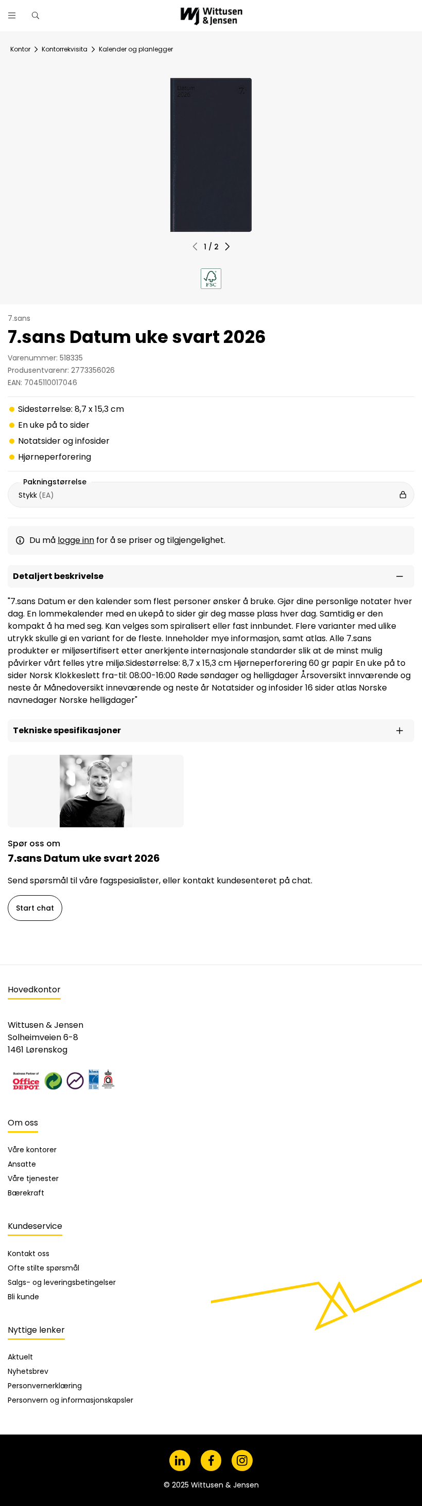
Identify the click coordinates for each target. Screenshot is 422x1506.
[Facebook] (211, 1460)
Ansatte (22, 1164)
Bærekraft (26, 1193)
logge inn (76, 540)
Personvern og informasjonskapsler (70, 1400)
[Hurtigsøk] (35, 15)
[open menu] (12, 15)
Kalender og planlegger (136, 49)
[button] (227, 246)
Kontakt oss (28, 1253)
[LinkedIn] (179, 1460)
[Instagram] (242, 1460)
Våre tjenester (33, 1178)
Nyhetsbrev (28, 1371)
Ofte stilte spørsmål (43, 1268)
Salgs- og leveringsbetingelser (62, 1282)
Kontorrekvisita (64, 49)
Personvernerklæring (45, 1386)
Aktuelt (20, 1357)
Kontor (20, 49)
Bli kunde (23, 1297)
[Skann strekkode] (295, 11)
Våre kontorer (32, 1150)
